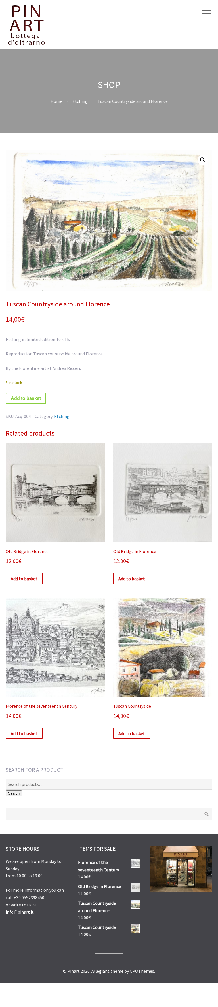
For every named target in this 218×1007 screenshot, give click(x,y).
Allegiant (100, 971)
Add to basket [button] (24, 578)
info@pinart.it (20, 912)
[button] (203, 160)
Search (14, 793)
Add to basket (26, 398)
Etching (80, 101)
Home (56, 101)
